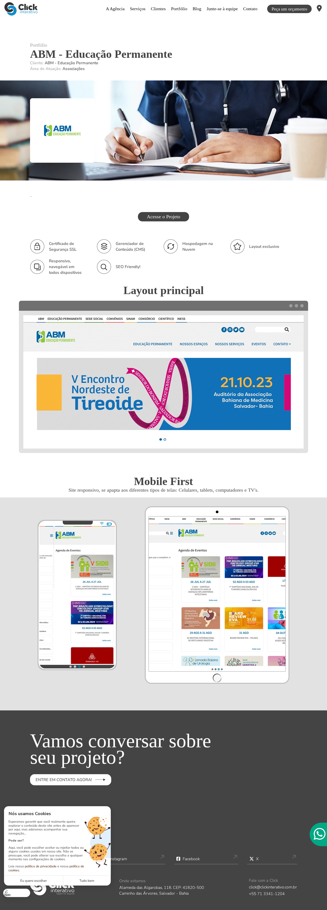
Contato (250, 8)
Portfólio (179, 8)
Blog (197, 8)
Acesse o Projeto (163, 216)
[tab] (70, 666)
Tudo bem (86, 880)
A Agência (115, 8)
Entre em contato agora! (64, 779)
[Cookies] (16, 893)
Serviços (137, 8)
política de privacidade (41, 866)
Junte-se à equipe (222, 8)
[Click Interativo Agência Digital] (21, 9)
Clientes (158, 8)
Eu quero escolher (33, 880)
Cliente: (64, 63)
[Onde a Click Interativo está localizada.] (319, 9)
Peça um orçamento (289, 8)
